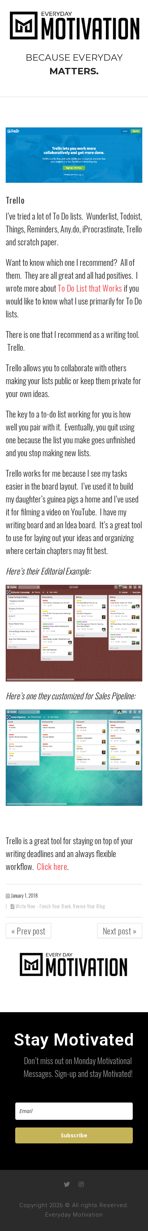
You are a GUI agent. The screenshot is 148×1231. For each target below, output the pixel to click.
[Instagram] (81, 1184)
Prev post (28, 931)
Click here (52, 866)
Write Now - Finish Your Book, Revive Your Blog (60, 906)
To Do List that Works (90, 288)
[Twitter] (67, 1184)
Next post (120, 931)
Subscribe (74, 1135)
